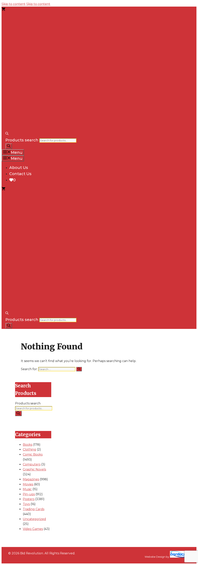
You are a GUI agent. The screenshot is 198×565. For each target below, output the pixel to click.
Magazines (31, 479)
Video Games (33, 529)
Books (27, 444)
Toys (26, 504)
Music (27, 489)
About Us (18, 167)
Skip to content (14, 4)
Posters (28, 499)
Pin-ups (29, 494)
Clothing (29, 449)
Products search (21, 140)
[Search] (8, 146)
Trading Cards (33, 509)
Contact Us (20, 173)
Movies (28, 484)
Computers (31, 464)
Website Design (155, 556)
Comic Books (33, 454)
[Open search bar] (7, 134)
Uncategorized (34, 519)
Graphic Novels (34, 469)
